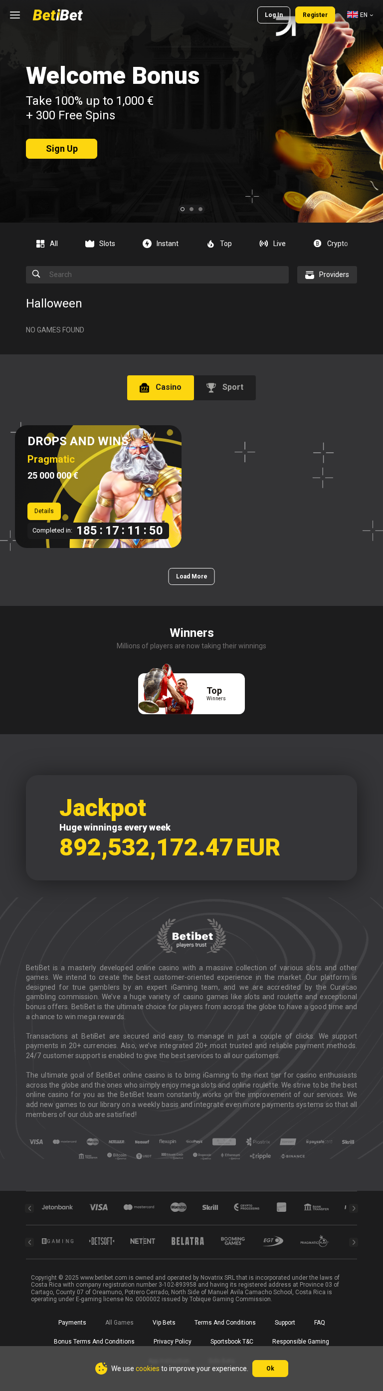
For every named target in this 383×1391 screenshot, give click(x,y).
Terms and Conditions (225, 1322)
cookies (148, 1369)
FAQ (319, 1322)
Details (44, 511)
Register (315, 14)
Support (285, 1322)
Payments (72, 1322)
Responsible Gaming (300, 1341)
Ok (270, 1368)
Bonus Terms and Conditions (94, 1341)
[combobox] (360, 15)
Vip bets (164, 1322)
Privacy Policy (173, 1341)
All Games (119, 1322)
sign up (62, 148)
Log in (274, 14)
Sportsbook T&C (231, 1341)
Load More (191, 576)
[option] (50, 244)
